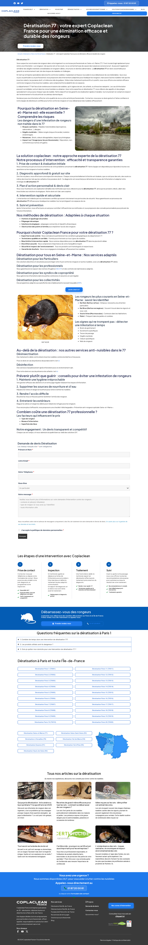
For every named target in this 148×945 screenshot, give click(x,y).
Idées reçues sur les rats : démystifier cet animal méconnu (111, 803)
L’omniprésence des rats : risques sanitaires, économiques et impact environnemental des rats (110, 848)
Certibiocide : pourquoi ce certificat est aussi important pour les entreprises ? (74, 847)
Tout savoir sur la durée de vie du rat (33, 846)
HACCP (59, 269)
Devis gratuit (117, 13)
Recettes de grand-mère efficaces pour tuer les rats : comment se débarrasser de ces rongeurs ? (74, 804)
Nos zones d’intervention (121, 906)
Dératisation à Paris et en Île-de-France (34, 54)
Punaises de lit (28, 9)
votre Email (23, 461)
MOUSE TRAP (59, 9)
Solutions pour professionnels (123, 9)
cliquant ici (120, 916)
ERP (79, 283)
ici (59, 361)
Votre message (25, 494)
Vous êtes (22, 483)
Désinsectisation (73, 9)
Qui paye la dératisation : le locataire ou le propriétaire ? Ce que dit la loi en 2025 (35, 803)
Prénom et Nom (25, 450)
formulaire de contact (80, 894)
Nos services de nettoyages (95, 9)
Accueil (20, 54)
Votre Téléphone (26, 472)
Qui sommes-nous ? (53, 13)
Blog (143, 9)
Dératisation (44, 9)
